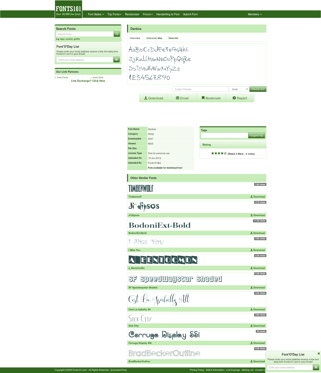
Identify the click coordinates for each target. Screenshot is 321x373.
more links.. (98, 77)
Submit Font (190, 14)
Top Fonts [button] (113, 14)
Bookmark (213, 98)
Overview (135, 38)
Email (184, 98)
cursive (69, 38)
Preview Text (258, 89)
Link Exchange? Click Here (88, 81)
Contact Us (260, 369)
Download (155, 98)
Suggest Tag (256, 135)
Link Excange (233, 369)
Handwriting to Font (167, 14)
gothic (77, 38)
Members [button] (254, 14)
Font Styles (95, 14)
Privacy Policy (197, 369)
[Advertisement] (196, 112)
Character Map (154, 38)
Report (241, 98)
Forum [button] (147, 14)
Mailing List (247, 369)
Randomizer (132, 14)
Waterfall (173, 38)
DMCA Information (215, 369)
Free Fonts (62, 77)
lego (62, 38)
